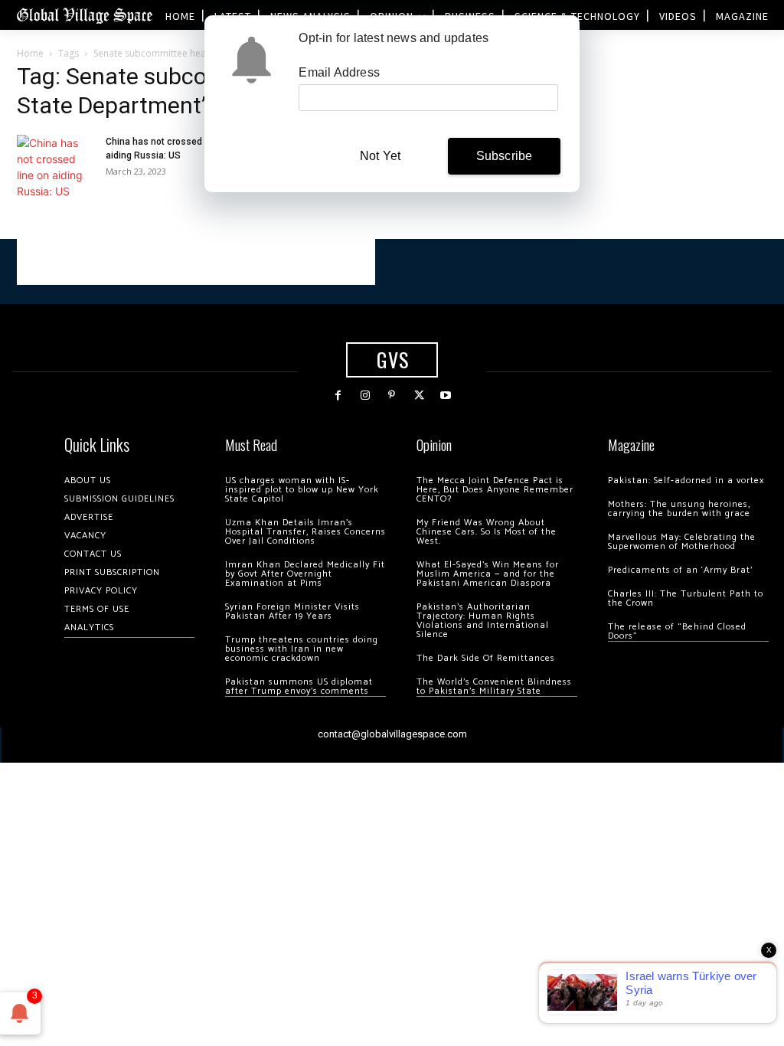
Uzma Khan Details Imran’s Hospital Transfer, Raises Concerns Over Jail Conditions (305, 531)
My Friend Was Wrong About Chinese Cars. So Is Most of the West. (486, 531)
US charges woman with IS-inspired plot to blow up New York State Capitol (302, 489)
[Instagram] (364, 395)
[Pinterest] (391, 395)
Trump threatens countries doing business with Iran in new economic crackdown (301, 649)
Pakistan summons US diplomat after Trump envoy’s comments (299, 686)
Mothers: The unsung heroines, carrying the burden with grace (679, 509)
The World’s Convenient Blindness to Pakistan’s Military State (494, 686)
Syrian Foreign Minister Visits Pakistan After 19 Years (292, 611)
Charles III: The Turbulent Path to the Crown (685, 598)
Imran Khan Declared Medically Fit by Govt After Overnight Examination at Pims (305, 573)
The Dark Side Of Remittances (485, 658)
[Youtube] (446, 395)
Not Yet (380, 155)
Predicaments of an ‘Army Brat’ (680, 570)
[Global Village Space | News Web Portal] (84, 15)
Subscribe (504, 155)
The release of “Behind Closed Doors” (677, 631)
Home (30, 53)
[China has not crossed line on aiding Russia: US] (55, 167)
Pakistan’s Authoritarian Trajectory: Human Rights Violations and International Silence (482, 621)
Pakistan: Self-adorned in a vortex (686, 480)
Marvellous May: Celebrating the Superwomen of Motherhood (682, 542)
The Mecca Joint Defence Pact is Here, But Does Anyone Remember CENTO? (494, 489)
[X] (419, 395)
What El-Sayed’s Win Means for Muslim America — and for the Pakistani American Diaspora (487, 573)
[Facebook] (338, 395)
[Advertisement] (196, 262)
